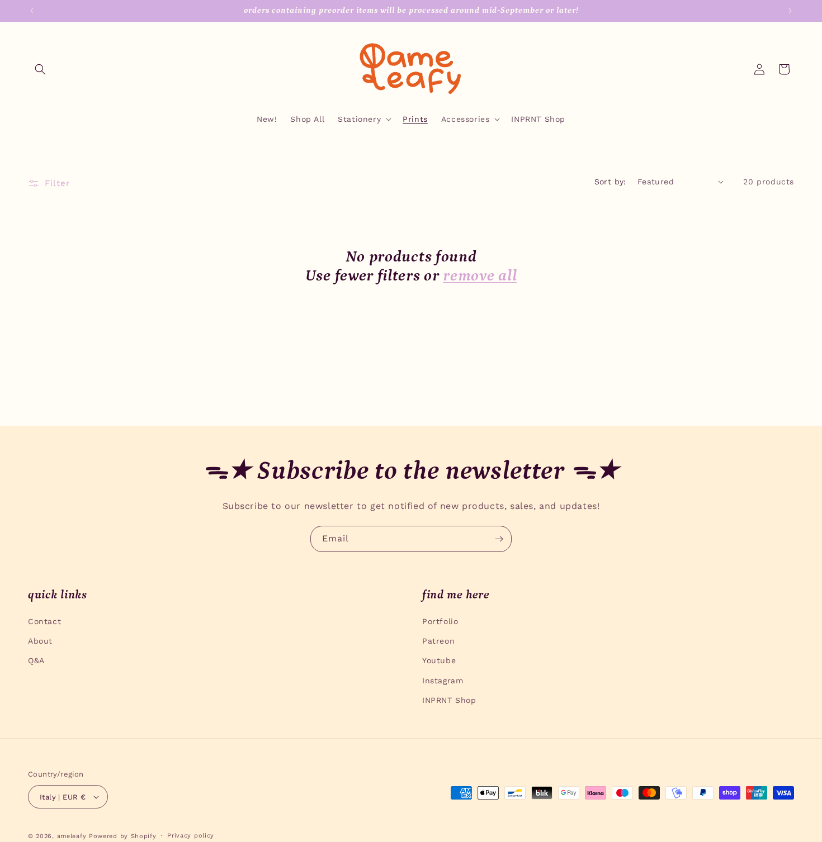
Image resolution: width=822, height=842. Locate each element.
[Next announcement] (790, 10)
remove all (480, 275)
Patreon (438, 640)
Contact (44, 621)
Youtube (439, 660)
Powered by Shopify (123, 836)
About (40, 640)
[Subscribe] (498, 539)
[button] (40, 69)
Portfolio (440, 621)
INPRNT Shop (449, 700)
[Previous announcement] (32, 10)
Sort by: (610, 181)
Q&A (36, 660)
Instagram (442, 680)
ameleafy (72, 836)
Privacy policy (190, 835)
